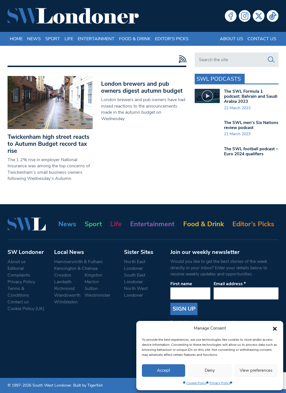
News (34, 39)
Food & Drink (135, 39)
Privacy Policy (219, 383)
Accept (163, 370)
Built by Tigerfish (88, 385)
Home (16, 39)
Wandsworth (67, 295)
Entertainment (96, 39)
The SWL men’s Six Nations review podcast (251, 125)
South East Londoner (134, 278)
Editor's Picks (172, 39)
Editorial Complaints (19, 271)
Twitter (258, 16)
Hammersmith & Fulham (78, 262)
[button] (275, 328)
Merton (92, 282)
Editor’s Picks (253, 224)
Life (69, 39)
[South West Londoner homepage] (73, 16)
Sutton (91, 288)
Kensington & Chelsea (75, 268)
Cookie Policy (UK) (26, 309)
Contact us (261, 39)
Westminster (97, 295)
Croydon (62, 275)
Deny (210, 370)
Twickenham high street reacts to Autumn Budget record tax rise (48, 144)
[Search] (271, 60)
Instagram (245, 16)
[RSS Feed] (181, 59)
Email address (230, 284)
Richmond (64, 288)
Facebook (231, 16)
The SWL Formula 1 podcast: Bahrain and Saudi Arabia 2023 (250, 96)
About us (231, 39)
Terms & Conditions (18, 291)
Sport (52, 39)
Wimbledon (66, 302)
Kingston (93, 275)
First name (181, 284)
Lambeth (63, 282)
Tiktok (272, 16)
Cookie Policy (196, 383)
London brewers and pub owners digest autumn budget (142, 87)
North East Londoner (134, 265)
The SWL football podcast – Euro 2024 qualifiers (251, 151)
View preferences (256, 370)
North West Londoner (135, 291)
